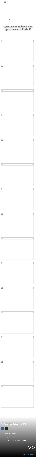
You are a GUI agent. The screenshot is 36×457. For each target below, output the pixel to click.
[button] (8, 19)
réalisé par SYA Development (29, 454)
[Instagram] (6, 428)
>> (31, 447)
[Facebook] (2, 428)
